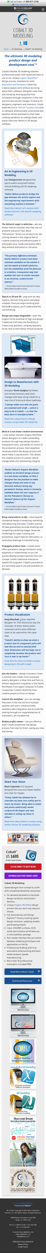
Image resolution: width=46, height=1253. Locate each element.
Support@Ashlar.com (23, 1234)
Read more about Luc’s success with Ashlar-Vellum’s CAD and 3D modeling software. (22, 211)
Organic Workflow (23, 905)
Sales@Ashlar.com (23, 1236)
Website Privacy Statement (23, 1241)
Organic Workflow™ (28, 78)
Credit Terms (23, 1247)
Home (6, 49)
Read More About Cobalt (22, 971)
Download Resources (22, 980)
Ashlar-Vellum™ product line (25, 107)
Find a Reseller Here (24, 4)
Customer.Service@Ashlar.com (23, 1232)
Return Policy (23, 1244)
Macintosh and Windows (13, 84)
